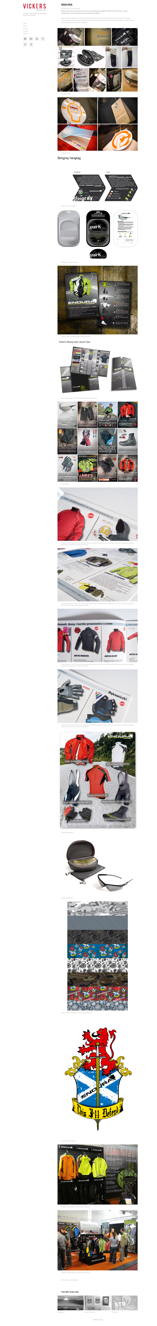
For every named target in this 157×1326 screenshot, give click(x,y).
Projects (25, 28)
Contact (25, 33)
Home (25, 23)
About (25, 26)
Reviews (25, 31)
